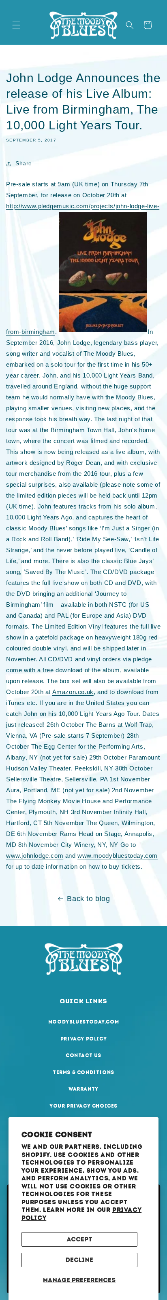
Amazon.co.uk (73, 691)
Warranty (83, 1089)
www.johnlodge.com (34, 855)
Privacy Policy (83, 1039)
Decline (79, 1260)
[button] (16, 25)
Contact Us (83, 1055)
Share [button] (23, 163)
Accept (79, 1239)
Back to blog (88, 899)
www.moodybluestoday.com (117, 855)
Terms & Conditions (83, 1072)
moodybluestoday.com (83, 1022)
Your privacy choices (83, 1106)
